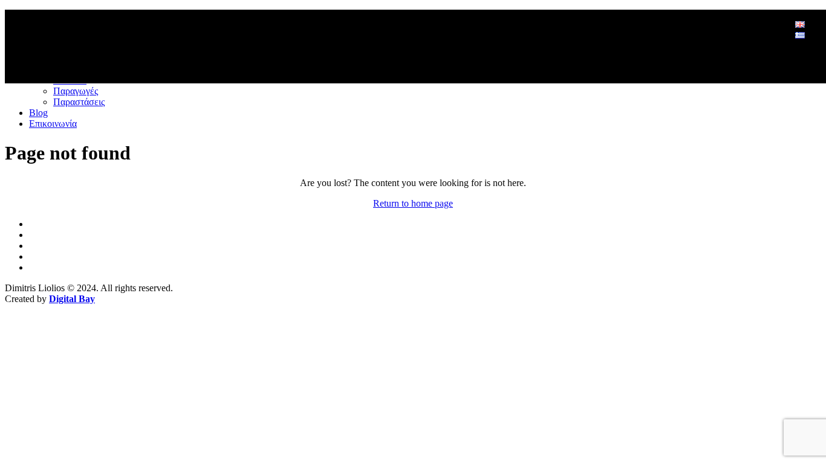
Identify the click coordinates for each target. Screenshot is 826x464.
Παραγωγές (75, 91)
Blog (38, 113)
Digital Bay (72, 299)
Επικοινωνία (53, 123)
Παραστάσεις (79, 102)
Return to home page (413, 203)
